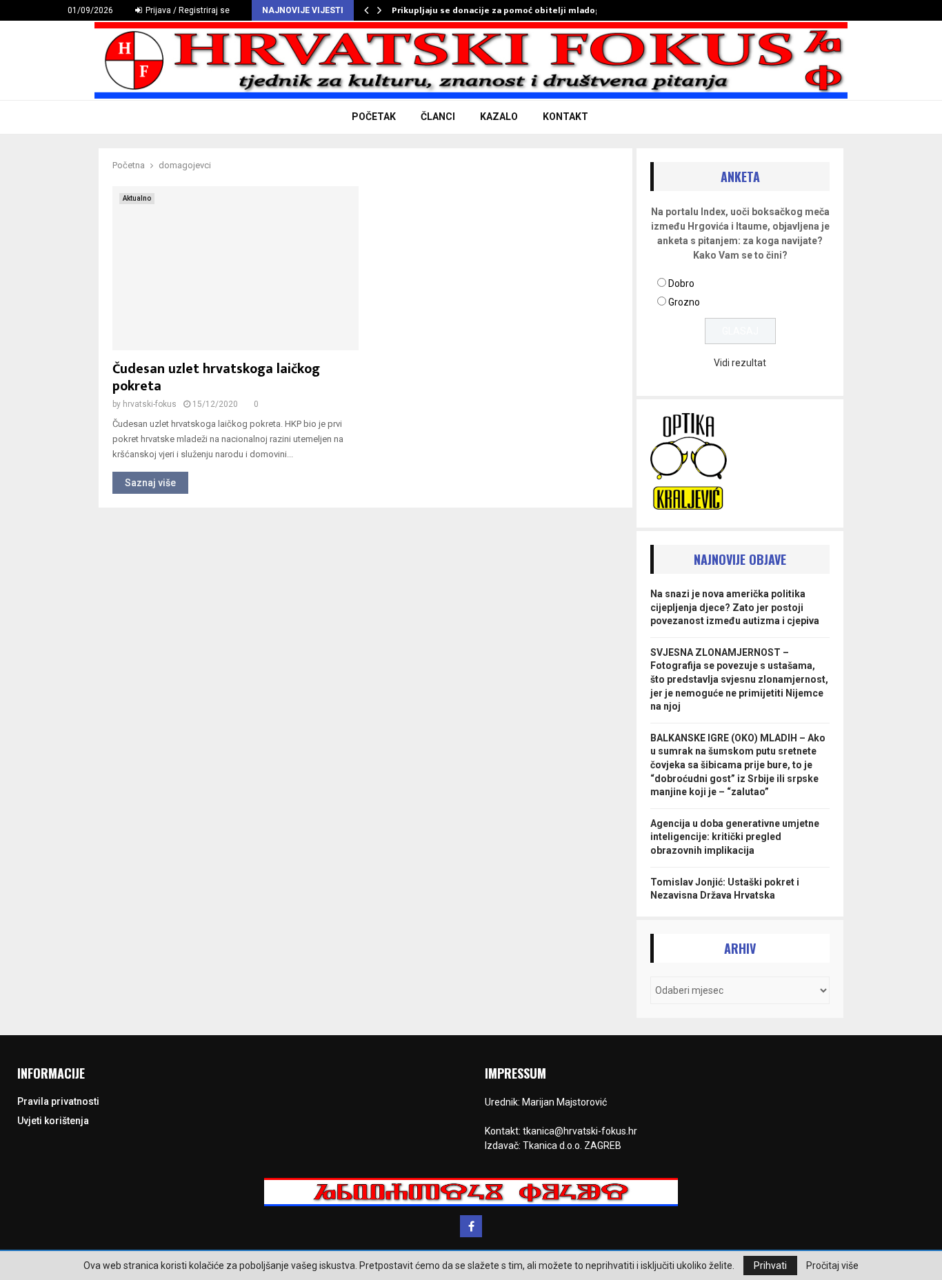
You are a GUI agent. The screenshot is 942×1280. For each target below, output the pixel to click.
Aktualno (137, 198)
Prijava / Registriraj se (186, 10)
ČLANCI (438, 116)
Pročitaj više (832, 1265)
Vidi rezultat (740, 362)
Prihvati (770, 1265)
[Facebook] (471, 1226)
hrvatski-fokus (150, 404)
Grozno (684, 302)
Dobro (681, 283)
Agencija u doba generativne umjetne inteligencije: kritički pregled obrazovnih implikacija (734, 837)
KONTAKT (565, 116)
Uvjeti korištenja (53, 1120)
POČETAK (374, 116)
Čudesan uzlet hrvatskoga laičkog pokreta (216, 377)
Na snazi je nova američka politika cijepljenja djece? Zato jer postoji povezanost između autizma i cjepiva (734, 607)
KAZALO (499, 116)
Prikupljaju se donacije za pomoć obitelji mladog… (500, 10)
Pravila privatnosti (58, 1101)
